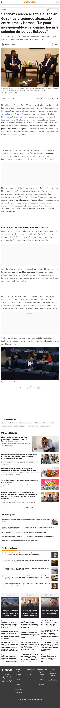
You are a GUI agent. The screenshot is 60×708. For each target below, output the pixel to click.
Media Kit (41, 684)
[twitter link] (7, 677)
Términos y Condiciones (53, 672)
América (18, 672)
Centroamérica (18, 689)
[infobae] (30, 2)
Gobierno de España (19, 426)
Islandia (17, 6)
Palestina (37, 423)
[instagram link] (10, 677)
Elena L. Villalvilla (12, 44)
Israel (3, 423)
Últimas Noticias (18, 692)
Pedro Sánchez (13, 423)
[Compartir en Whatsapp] (37, 98)
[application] (30, 363)
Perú (18, 687)
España (3, 10)
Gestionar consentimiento (53, 680)
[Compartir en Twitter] (45, 98)
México (18, 684)
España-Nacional (33, 426)
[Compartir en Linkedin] (48, 98)
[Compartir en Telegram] (52, 98)
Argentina (18, 674)
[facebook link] (3, 677)
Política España (6, 426)
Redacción (29, 672)
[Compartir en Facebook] (41, 98)
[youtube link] (3, 681)
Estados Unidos (18, 682)
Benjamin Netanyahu (26, 423)
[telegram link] (7, 681)
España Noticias (45, 426)
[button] (2, 2)
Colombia (18, 677)
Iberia (48, 6)
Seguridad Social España (26, 6)
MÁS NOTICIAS (30, 508)
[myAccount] (57, 2)
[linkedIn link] (10, 681)
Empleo (30, 674)
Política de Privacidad (53, 676)
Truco (45, 6)
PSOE (44, 423)
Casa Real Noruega (38, 6)
